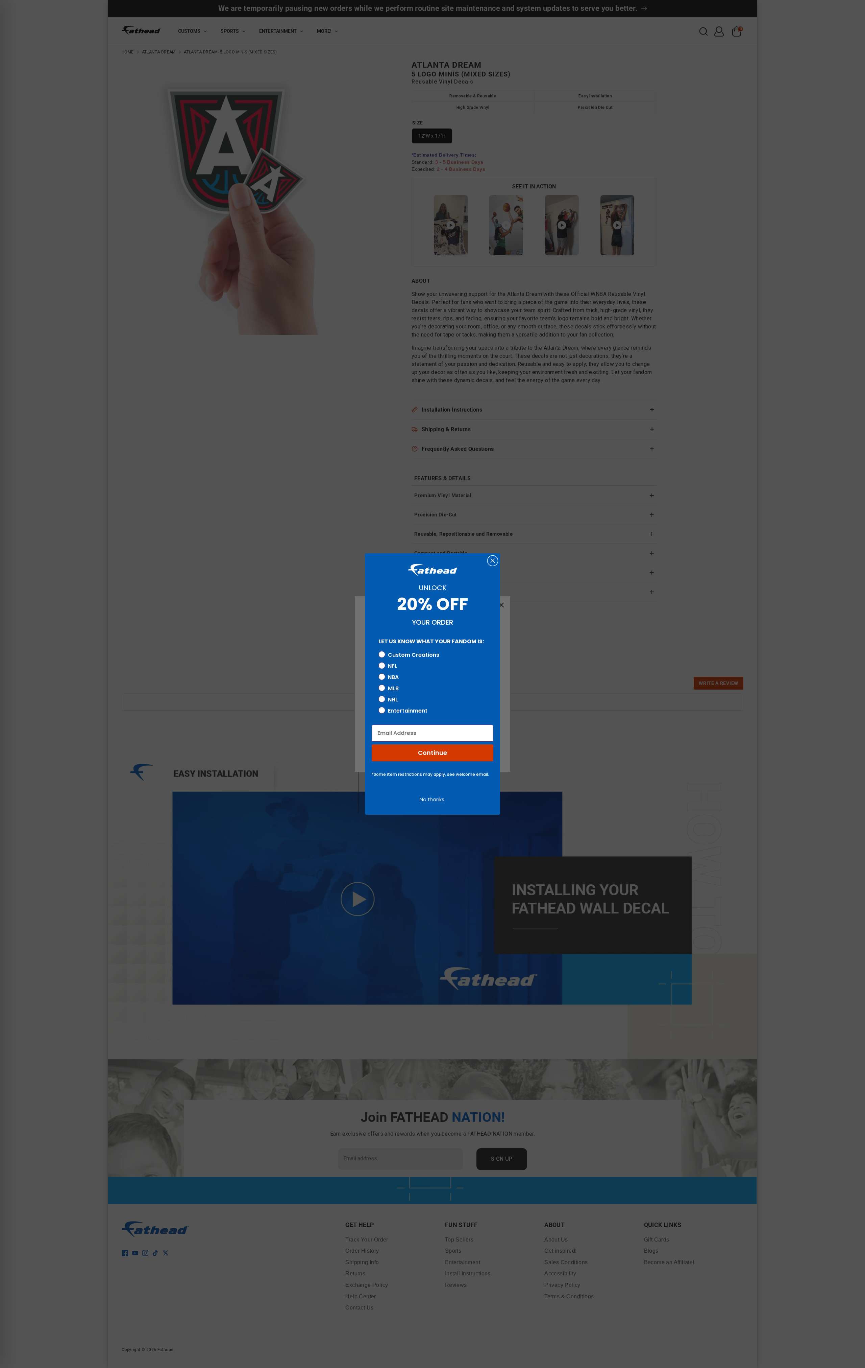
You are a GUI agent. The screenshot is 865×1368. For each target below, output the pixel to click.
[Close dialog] (492, 560)
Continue (432, 752)
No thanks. (432, 799)
